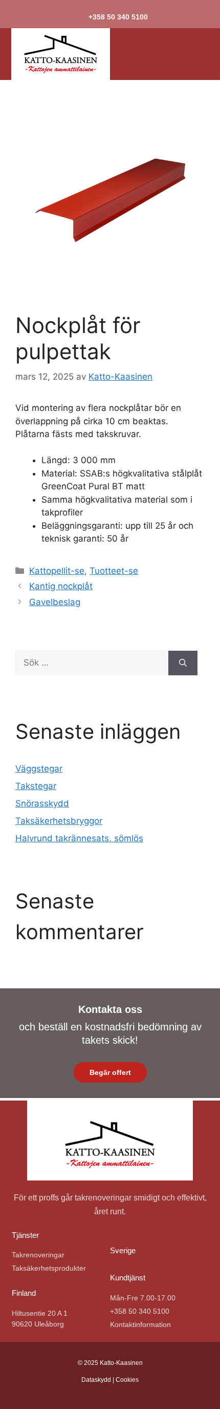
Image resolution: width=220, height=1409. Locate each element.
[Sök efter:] (91, 663)
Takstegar (35, 786)
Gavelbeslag (54, 602)
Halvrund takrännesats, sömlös (79, 838)
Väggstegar (38, 768)
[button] (181, 54)
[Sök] (182, 663)
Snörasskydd (42, 803)
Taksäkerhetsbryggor (58, 821)
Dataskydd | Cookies (110, 1379)
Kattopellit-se (56, 571)
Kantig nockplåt (61, 586)
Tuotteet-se (114, 571)
